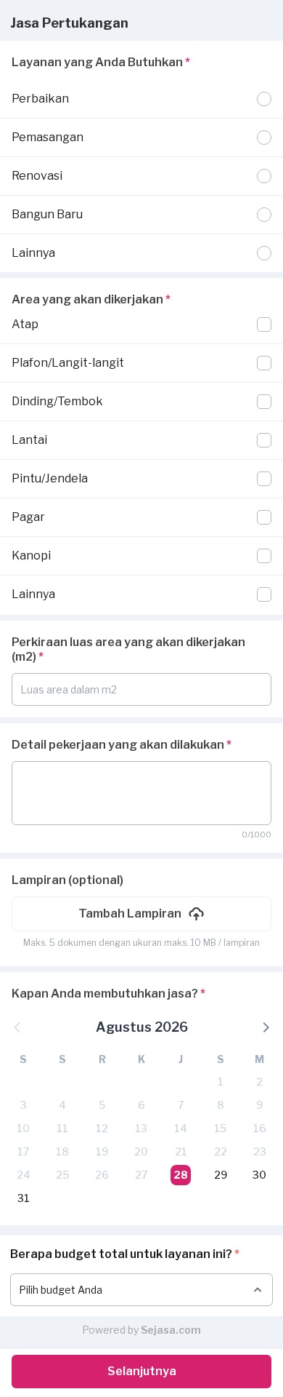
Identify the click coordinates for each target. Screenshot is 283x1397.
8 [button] (220, 1105)
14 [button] (180, 1128)
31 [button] (23, 1198)
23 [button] (259, 1151)
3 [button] (23, 1105)
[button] (141, 913)
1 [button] (220, 1081)
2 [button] (259, 1081)
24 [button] (23, 1175)
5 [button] (102, 1105)
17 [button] (23, 1151)
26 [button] (102, 1175)
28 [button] (180, 1175)
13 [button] (141, 1128)
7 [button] (181, 1105)
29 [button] (220, 1175)
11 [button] (62, 1128)
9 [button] (259, 1105)
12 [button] (102, 1128)
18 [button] (62, 1151)
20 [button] (141, 1151)
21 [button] (181, 1151)
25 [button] (62, 1175)
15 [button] (220, 1128)
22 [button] (220, 1151)
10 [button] (23, 1128)
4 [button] (62, 1105)
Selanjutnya (141, 1371)
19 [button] (102, 1151)
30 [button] (259, 1175)
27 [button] (141, 1175)
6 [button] (141, 1105)
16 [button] (259, 1128)
